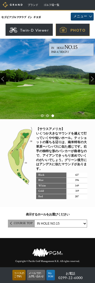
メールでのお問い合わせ (36, 275)
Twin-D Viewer (34, 30)
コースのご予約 (19, 275)
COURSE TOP (23, 223)
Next (92, 79)
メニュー (80, 16)
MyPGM (50, 275)
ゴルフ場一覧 (51, 5)
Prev (3, 79)
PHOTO (78, 30)
